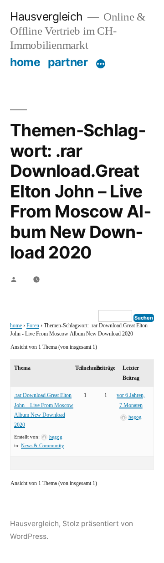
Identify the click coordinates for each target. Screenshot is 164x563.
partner (68, 62)
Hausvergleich (46, 16)
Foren (32, 325)
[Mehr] (100, 63)
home (25, 62)
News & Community (42, 446)
